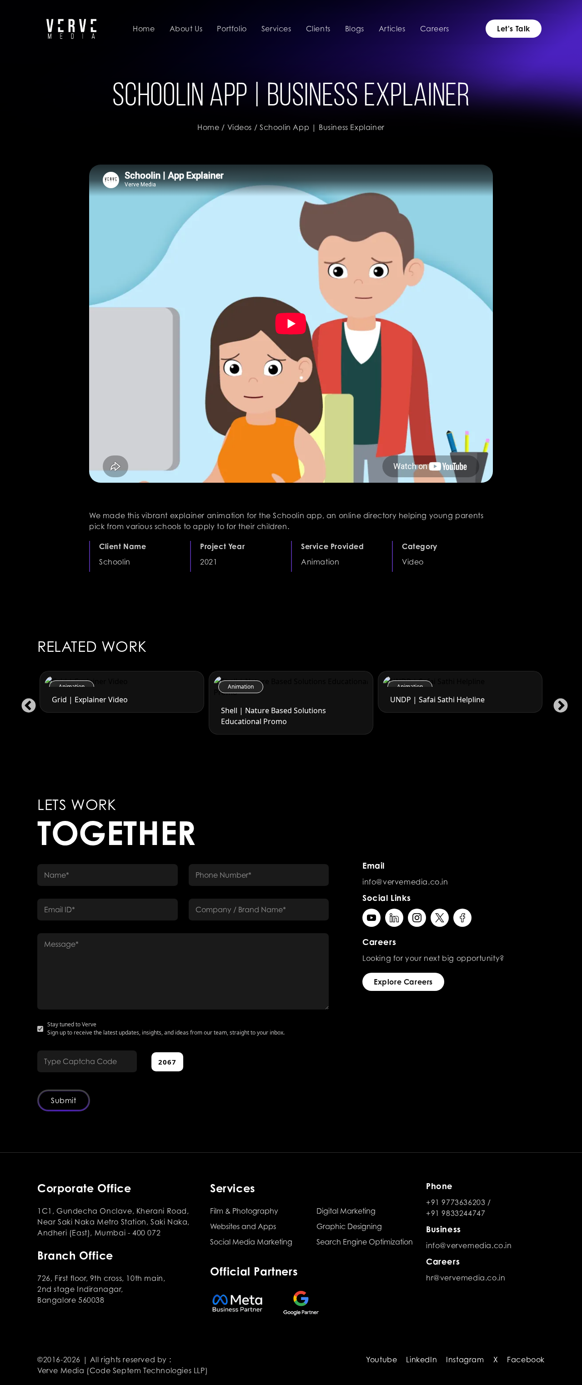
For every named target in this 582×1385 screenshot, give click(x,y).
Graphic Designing (349, 1226)
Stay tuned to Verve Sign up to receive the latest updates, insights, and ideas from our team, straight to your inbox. (166, 1028)
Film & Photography (244, 1210)
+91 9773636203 (455, 1202)
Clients (318, 28)
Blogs (354, 28)
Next (557, 702)
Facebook (526, 1359)
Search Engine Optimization (364, 1241)
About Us (186, 28)
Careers (434, 28)
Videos (239, 127)
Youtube (381, 1359)
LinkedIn (421, 1359)
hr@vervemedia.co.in (465, 1277)
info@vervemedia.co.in (405, 881)
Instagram (465, 1359)
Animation (72, 686)
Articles (392, 28)
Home (144, 28)
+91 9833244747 (455, 1213)
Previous (25, 702)
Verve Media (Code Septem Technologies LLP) (122, 1370)
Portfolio (231, 28)
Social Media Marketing (251, 1241)
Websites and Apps (243, 1226)
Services (276, 28)
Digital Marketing (346, 1210)
